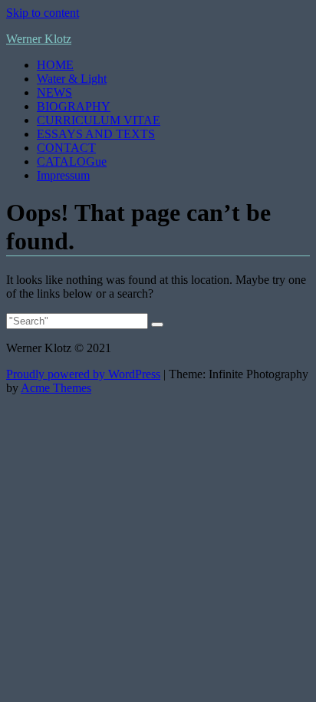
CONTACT (66, 147)
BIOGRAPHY (73, 106)
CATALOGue (72, 161)
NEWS (54, 92)
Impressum (63, 175)
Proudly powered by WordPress (83, 374)
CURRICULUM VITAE (98, 120)
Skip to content (42, 12)
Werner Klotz (38, 38)
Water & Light (72, 78)
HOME (55, 64)
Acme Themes (56, 387)
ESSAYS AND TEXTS (96, 133)
